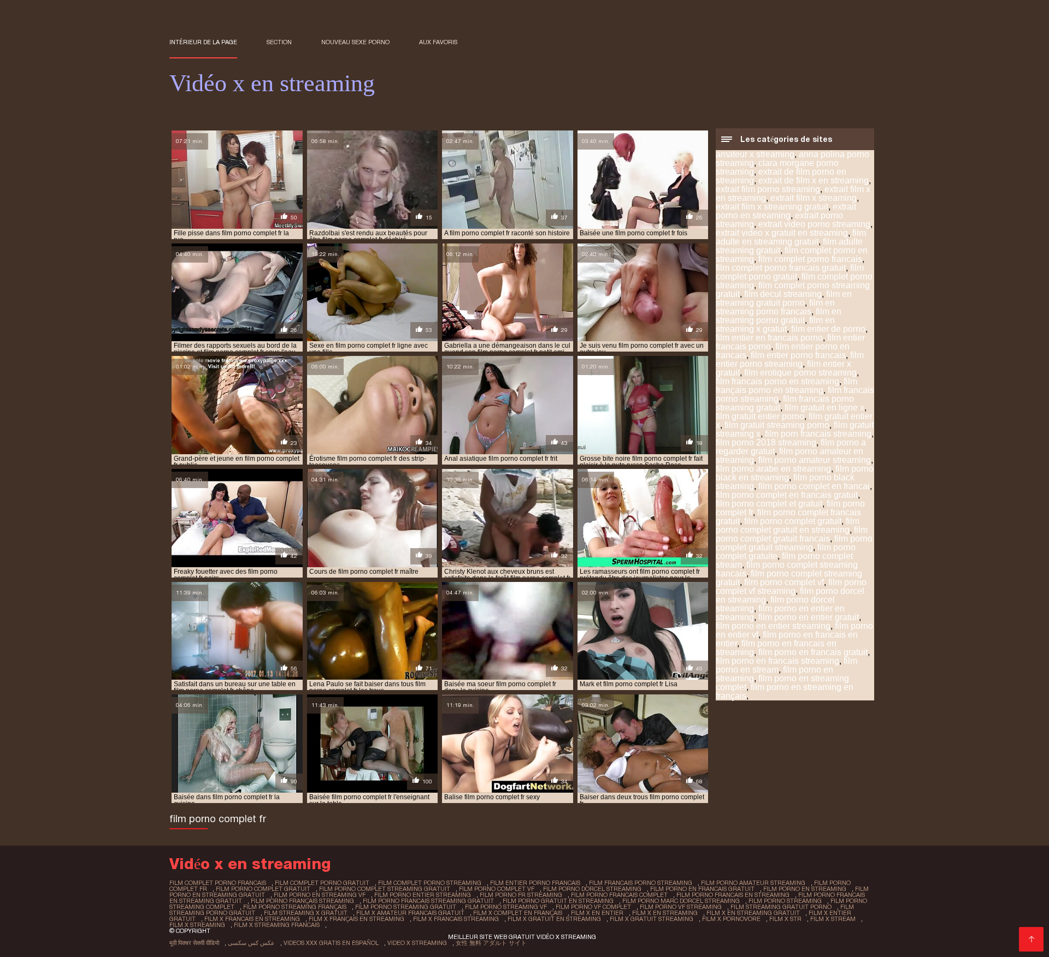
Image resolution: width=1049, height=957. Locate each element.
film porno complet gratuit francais (792, 534)
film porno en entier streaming (773, 626)
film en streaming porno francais (775, 307)
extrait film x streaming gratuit (772, 206)
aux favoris (438, 42)
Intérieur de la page (203, 42)
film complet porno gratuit (790, 272)
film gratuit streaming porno (776, 425)
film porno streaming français (294, 906)
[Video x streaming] (1031, 939)
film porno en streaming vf (320, 894)
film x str (785, 919)
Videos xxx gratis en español (331, 943)
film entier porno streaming (790, 359)
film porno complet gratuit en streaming (787, 525)
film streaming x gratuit (305, 913)
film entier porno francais (798, 355)
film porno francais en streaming (732, 894)
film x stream (833, 919)
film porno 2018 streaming (766, 442)
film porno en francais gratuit (813, 652)
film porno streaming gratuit (405, 906)
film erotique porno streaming (800, 372)
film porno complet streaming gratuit (384, 888)
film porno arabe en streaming (773, 468)
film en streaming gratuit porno (784, 298)
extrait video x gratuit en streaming (782, 232)
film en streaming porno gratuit (778, 316)
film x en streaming (665, 913)
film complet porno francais (810, 259)
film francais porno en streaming (777, 381)
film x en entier (597, 913)
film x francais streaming (456, 919)
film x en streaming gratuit (753, 913)
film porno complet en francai (814, 486)
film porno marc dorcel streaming (681, 900)
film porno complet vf (784, 582)
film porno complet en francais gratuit (787, 495)
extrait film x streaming (813, 198)
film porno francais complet (619, 894)
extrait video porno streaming (814, 224)
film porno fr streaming (521, 894)
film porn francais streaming (818, 433)
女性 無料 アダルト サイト (491, 943)
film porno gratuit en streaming (558, 900)
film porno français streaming (302, 900)
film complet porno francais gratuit (781, 267)
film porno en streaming (804, 888)
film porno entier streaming (422, 894)
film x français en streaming (356, 919)
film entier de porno (828, 329)
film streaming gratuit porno (781, 906)
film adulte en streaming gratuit (791, 237)
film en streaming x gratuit (775, 325)
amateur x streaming (755, 154)
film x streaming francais (277, 925)
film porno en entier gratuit (808, 617)
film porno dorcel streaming (592, 888)
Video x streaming (417, 943)
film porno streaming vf (506, 906)
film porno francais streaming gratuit (428, 900)
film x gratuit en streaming (554, 919)
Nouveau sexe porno (355, 42)
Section (279, 42)
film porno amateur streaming (814, 460)
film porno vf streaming (681, 906)
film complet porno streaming (429, 882)
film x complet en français (517, 913)
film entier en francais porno (769, 337)
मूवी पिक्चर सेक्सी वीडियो (194, 943)
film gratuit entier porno (760, 416)
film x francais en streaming (252, 919)
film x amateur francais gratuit (410, 913)
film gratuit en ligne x (824, 407)
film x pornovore (731, 919)
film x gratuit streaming (651, 919)
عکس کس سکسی (251, 943)
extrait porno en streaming (786, 211)
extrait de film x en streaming (813, 180)
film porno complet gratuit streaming (794, 543)
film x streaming (197, 925)
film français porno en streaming (786, 386)
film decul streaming (783, 294)
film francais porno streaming (640, 882)
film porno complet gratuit (792, 521)
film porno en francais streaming (777, 660)
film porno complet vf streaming (791, 587)
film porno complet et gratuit (769, 503)
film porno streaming (785, 900)
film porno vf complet (593, 906)
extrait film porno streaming (768, 189)
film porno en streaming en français (784, 691)
